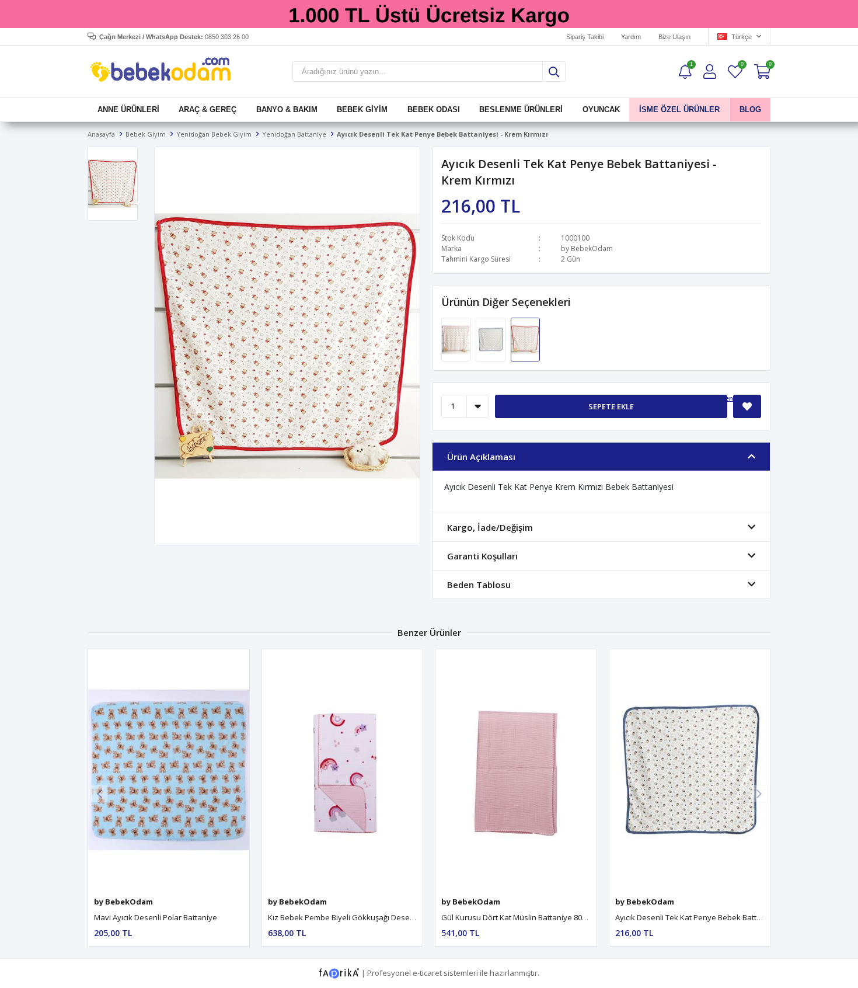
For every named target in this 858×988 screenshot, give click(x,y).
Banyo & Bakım (287, 109)
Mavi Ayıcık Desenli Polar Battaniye (155, 917)
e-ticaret (427, 972)
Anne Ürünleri (128, 109)
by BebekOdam (587, 248)
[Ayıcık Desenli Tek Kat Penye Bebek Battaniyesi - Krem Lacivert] (491, 338)
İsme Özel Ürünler (679, 109)
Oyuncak (600, 109)
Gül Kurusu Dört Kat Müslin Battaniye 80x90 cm (524, 917)
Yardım (631, 36)
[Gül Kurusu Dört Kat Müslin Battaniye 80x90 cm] (516, 769)
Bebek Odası (433, 109)
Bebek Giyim (362, 109)
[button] (759, 793)
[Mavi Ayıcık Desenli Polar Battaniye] (168, 769)
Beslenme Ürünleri (521, 109)
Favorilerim (741, 65)
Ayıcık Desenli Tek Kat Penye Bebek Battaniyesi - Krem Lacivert (725, 917)
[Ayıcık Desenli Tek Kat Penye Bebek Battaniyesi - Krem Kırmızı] (525, 338)
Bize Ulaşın (674, 36)
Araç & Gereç (207, 109)
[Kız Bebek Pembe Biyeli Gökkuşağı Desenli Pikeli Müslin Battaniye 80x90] (342, 769)
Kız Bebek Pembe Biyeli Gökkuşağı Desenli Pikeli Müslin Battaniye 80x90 (394, 917)
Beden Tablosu (737, 398)
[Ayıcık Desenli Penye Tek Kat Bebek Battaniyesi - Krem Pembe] (457, 338)
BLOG (750, 109)
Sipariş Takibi (585, 36)
